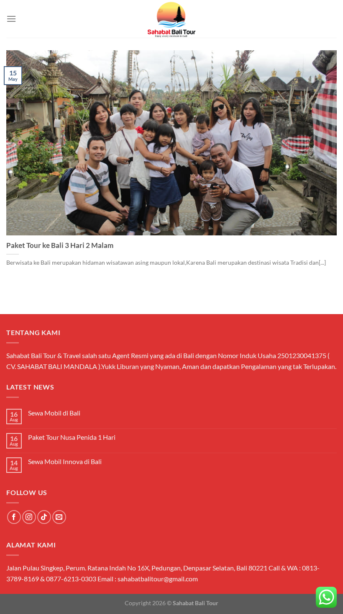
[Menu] (11, 18)
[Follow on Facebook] (14, 517)
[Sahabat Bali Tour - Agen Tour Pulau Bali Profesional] (171, 19)
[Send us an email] (59, 517)
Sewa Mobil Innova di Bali (65, 461)
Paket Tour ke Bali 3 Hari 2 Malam (59, 245)
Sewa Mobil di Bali (54, 413)
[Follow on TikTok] (44, 517)
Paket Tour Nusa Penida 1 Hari (71, 437)
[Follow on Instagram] (29, 517)
